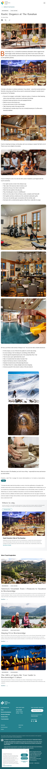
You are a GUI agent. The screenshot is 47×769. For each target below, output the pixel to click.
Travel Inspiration (5, 719)
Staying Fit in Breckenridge (13, 633)
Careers (20, 727)
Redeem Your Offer (37, 710)
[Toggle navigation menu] (44, 3)
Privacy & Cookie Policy (7, 765)
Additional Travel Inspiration (9, 6)
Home (2, 709)
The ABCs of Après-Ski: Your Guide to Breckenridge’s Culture (18, 676)
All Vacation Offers (7, 509)
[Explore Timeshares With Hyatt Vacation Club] (5, 4)
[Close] (27, 751)
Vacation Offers (4, 716)
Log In (3, 480)
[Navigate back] (2, 7)
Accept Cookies (24, 755)
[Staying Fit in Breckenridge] (23, 615)
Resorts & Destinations (6, 712)
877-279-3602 (19, 709)
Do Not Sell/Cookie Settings (24, 761)
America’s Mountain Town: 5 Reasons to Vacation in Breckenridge (23, 590)
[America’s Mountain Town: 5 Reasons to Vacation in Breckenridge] (23, 571)
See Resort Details (7, 545)
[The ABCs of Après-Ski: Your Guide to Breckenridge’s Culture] (23, 657)
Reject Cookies (24, 758)
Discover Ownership (5, 714)
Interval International (4, 727)
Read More (3, 599)
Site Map (2, 729)
